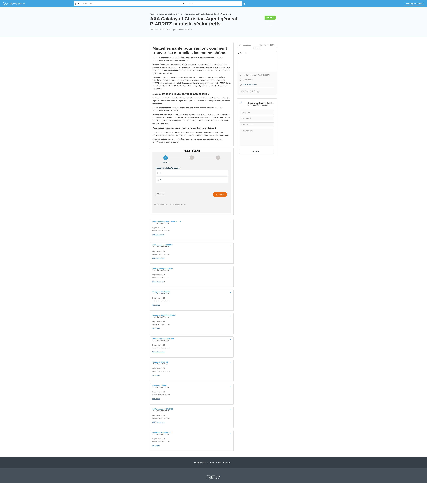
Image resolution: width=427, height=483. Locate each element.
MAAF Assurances (158, 281)
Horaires (257, 48)
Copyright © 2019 (199, 462)
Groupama (156, 305)
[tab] (192, 222)
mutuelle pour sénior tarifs (169, 14)
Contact (228, 462)
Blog (219, 462)
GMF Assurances (158, 235)
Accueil (152, 14)
